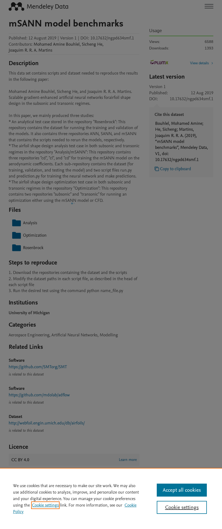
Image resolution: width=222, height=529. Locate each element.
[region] (111, 498)
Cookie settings (45, 505)
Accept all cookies (182, 490)
